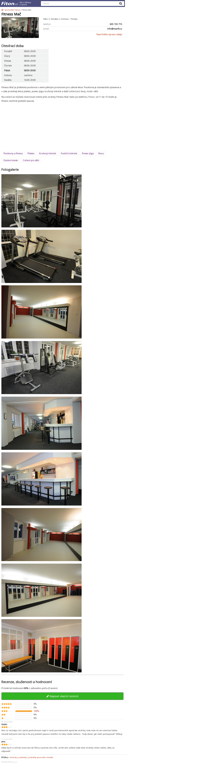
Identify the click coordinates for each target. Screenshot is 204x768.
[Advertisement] (62, 126)
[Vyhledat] (120, 3)
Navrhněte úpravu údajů (109, 34)
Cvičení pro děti (31, 160)
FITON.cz (4, 757)
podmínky (23, 757)
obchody (13, 757)
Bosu (101, 153)
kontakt (50, 757)
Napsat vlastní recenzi (63, 696)
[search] (80, 4)
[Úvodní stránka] (2, 10)
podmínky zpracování (36, 757)
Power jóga (88, 153)
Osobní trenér (10, 160)
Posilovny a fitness (13, 153)
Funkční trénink (69, 153)
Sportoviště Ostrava (12, 10)
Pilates (30, 153)
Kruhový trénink (47, 153)
